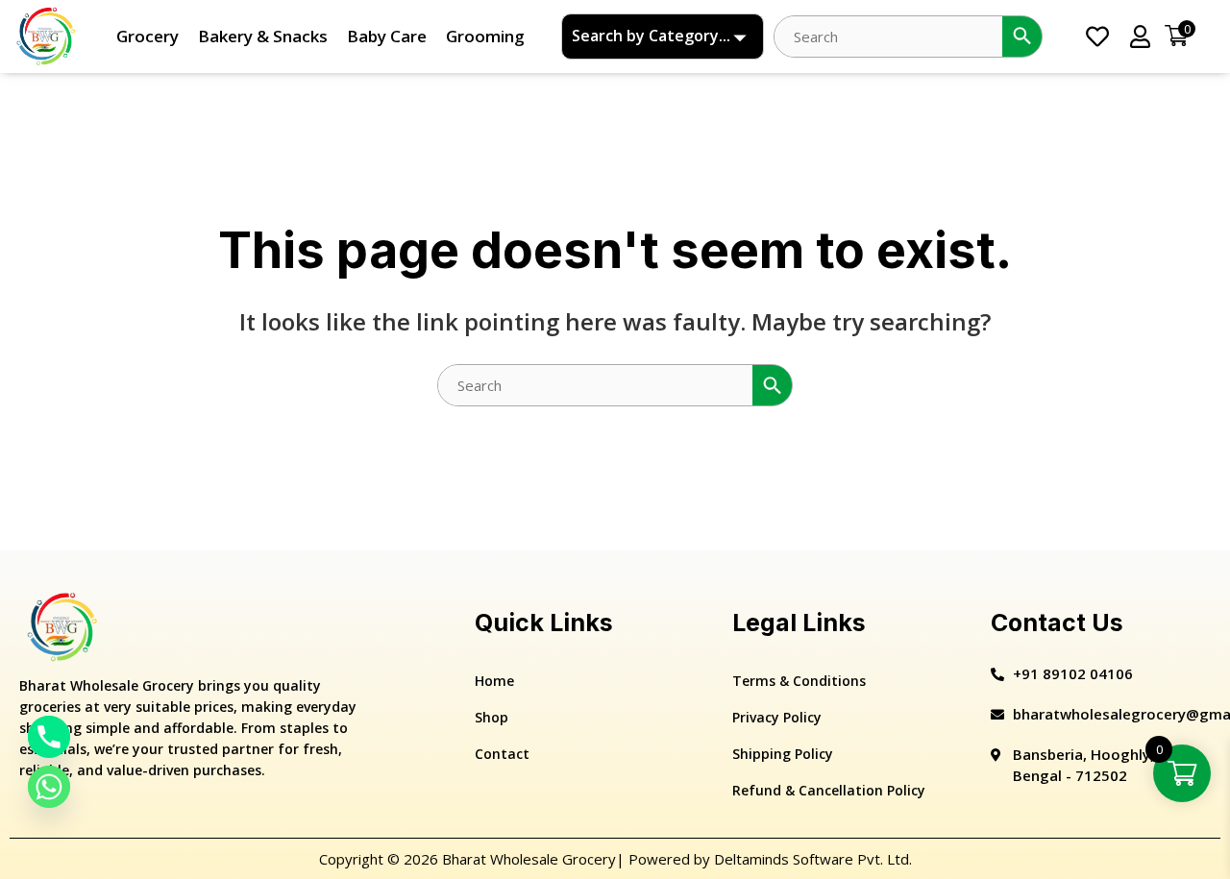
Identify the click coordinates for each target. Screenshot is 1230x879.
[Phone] (49, 737)
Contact (502, 754)
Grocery (147, 36)
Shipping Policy (782, 754)
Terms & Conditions (799, 680)
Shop (491, 717)
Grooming (485, 36)
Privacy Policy (777, 717)
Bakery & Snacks (263, 36)
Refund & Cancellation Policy (828, 790)
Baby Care (387, 36)
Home (494, 680)
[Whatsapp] (49, 787)
